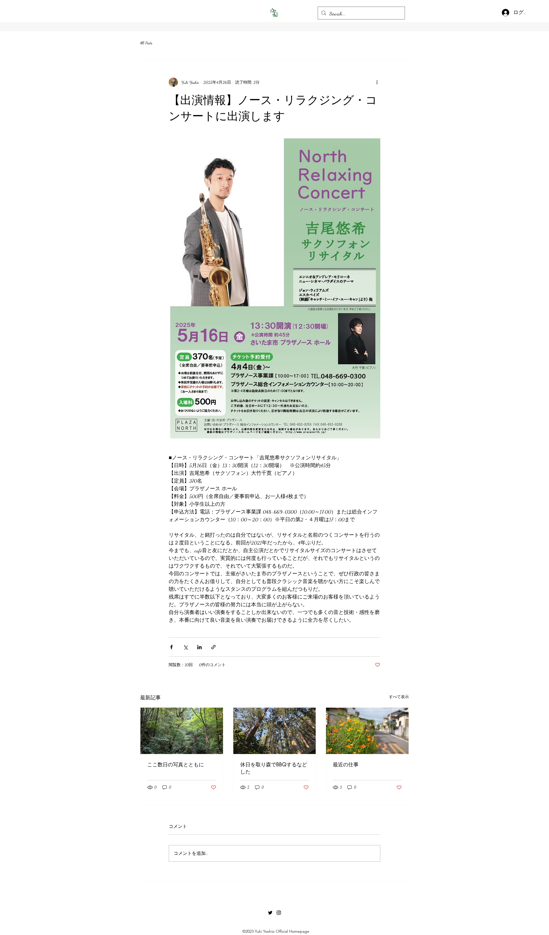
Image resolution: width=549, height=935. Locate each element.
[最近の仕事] (367, 731)
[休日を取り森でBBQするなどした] (274, 731)
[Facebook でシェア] (171, 647)
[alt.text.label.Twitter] (270, 913)
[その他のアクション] (376, 82)
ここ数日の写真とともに (175, 764)
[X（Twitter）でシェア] (185, 647)
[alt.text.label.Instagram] (279, 913)
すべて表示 (399, 696)
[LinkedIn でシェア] (199, 647)
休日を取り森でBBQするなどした (273, 768)
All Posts (146, 42)
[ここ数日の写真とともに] (181, 731)
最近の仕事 (346, 764)
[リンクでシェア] (213, 647)
